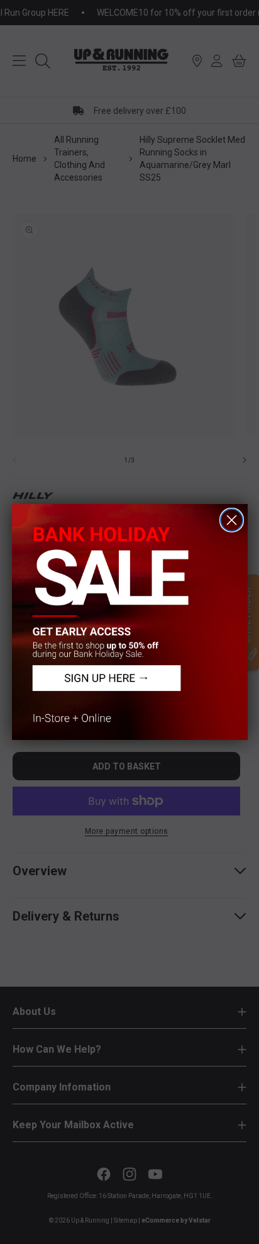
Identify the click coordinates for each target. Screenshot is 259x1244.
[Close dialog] (232, 520)
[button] (130, 622)
